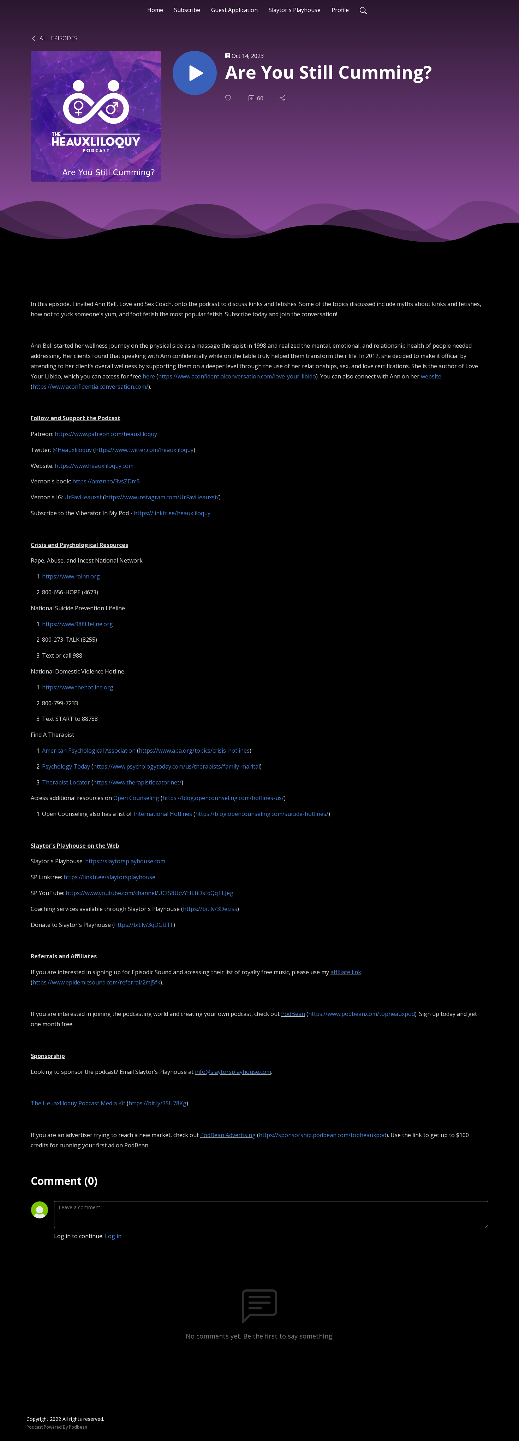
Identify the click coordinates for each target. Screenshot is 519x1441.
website (431, 376)
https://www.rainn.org (71, 576)
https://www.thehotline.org (77, 687)
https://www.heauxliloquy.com (94, 466)
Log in (113, 1236)
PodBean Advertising (228, 1135)
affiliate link (345, 972)
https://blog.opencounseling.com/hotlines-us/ (223, 798)
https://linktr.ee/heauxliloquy (172, 513)
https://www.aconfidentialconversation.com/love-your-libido (237, 376)
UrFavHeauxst (83, 497)
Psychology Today (66, 766)
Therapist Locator (66, 782)
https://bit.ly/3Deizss (210, 909)
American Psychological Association (89, 750)
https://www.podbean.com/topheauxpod (361, 1014)
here (149, 376)
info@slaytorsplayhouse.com (233, 1072)
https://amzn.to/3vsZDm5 (106, 481)
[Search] (363, 10)
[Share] (283, 98)
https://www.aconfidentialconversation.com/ (90, 386)
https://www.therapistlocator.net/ (137, 782)
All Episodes (57, 38)
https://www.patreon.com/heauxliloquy (106, 434)
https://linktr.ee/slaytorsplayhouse (109, 877)
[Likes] (229, 98)
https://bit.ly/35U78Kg (157, 1103)
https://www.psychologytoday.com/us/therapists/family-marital (176, 766)
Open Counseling (136, 798)
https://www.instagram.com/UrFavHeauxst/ (162, 497)
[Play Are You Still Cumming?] (195, 73)
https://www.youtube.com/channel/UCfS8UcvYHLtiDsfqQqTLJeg (149, 893)
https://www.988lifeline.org (77, 624)
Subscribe (187, 10)
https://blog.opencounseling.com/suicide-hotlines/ (261, 814)
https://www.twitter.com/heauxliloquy (144, 450)
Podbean (78, 1427)
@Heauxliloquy (73, 450)
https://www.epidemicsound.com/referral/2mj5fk (96, 982)
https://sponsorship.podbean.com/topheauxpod (322, 1135)
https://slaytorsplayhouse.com (125, 861)
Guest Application (234, 10)
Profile (340, 10)
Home (155, 10)
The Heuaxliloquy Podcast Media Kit (78, 1103)
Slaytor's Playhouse (295, 10)
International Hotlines (162, 814)
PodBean (293, 1014)
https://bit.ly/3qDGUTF (143, 925)
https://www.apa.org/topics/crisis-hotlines (194, 750)
